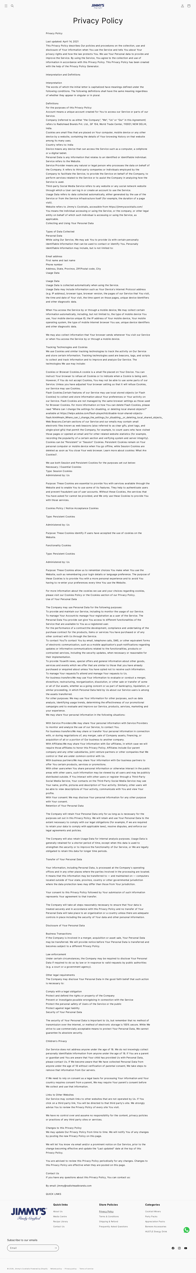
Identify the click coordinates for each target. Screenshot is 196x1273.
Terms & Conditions (109, 1216)
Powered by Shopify (39, 1269)
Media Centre (60, 1216)
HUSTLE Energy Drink (156, 1231)
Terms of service (86, 1269)
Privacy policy (71, 1269)
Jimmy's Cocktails (22, 1269)
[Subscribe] (55, 1248)
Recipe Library (60, 1221)
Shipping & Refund (108, 1221)
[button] (6, 6)
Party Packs (151, 1216)
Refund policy (56, 1269)
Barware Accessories (155, 1226)
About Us (58, 1211)
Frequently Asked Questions (113, 1226)
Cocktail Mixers (153, 1211)
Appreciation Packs (155, 1221)
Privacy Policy (106, 1211)
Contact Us (59, 1226)
